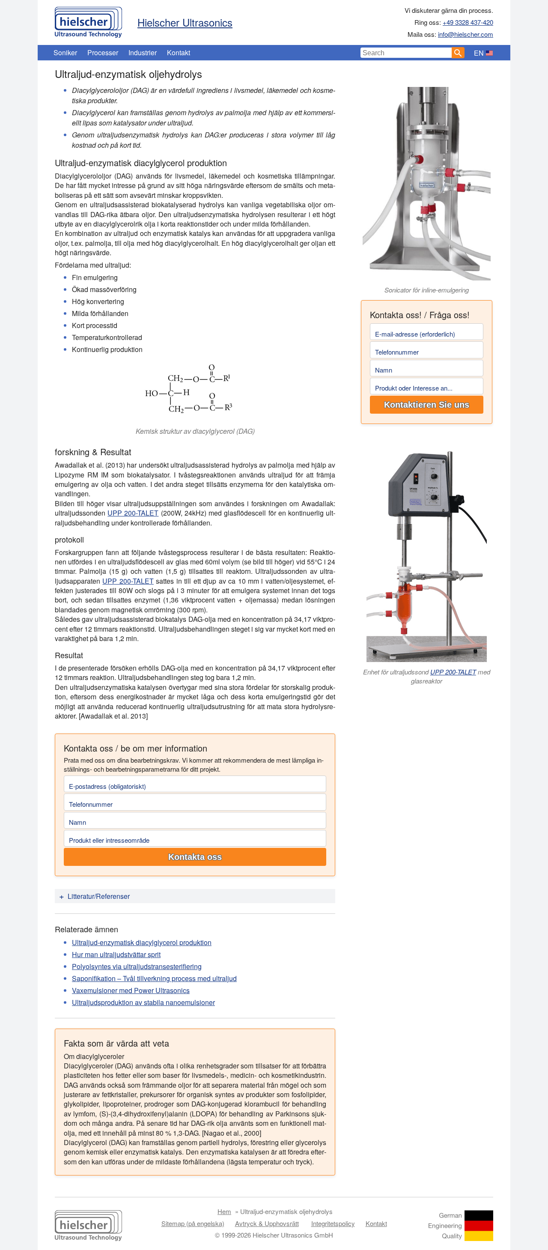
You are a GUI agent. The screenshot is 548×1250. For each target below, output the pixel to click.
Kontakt (178, 52)
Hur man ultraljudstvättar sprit (116, 954)
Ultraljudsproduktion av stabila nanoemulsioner (143, 1002)
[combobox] (406, 53)
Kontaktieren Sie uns (426, 404)
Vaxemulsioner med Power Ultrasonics (131, 990)
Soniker (65, 52)
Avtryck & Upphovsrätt (267, 1223)
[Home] (88, 20)
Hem (224, 1211)
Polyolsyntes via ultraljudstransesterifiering (137, 966)
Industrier (142, 52)
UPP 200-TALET (132, 513)
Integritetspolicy (333, 1223)
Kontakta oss (195, 857)
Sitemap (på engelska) (192, 1223)
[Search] (458, 52)
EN (479, 53)
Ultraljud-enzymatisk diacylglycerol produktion (141, 942)
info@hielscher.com (465, 34)
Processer (102, 52)
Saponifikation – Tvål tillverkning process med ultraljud (154, 978)
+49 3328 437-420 (468, 22)
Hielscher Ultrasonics (184, 22)
